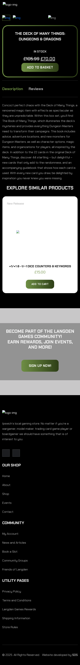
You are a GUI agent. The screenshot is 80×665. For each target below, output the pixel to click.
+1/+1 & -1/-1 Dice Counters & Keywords (40, 266)
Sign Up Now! (40, 366)
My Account (10, 534)
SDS (75, 655)
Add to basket (40, 67)
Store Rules (10, 627)
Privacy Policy (11, 591)
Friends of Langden (15, 569)
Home (6, 476)
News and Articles (14, 543)
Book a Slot (9, 552)
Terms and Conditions (16, 600)
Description (12, 88)
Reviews (36, 88)
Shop (5, 494)
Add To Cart (40, 284)
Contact (7, 512)
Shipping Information (16, 618)
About (6, 485)
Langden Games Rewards (19, 609)
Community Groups (15, 560)
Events (7, 503)
